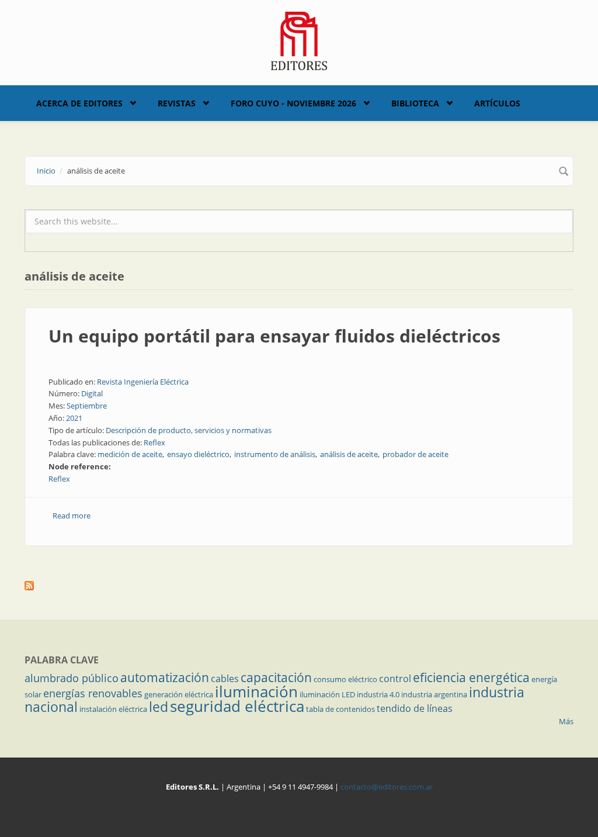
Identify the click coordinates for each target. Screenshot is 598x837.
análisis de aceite (349, 454)
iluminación (256, 691)
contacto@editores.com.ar (386, 786)
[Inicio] (299, 39)
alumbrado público (72, 678)
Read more (72, 515)
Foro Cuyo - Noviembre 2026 (293, 103)
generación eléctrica (178, 694)
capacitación (276, 677)
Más (566, 721)
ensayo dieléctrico (198, 454)
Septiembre (87, 405)
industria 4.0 (378, 694)
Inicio (46, 170)
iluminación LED (327, 694)
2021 (74, 418)
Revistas (177, 103)
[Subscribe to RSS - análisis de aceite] (299, 585)
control (395, 678)
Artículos (497, 103)
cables (225, 678)
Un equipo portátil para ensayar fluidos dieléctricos (274, 336)
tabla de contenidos (340, 709)
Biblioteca (415, 103)
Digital (92, 393)
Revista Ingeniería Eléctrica (143, 381)
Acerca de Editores (79, 103)
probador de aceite (415, 454)
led (158, 706)
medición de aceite (130, 454)
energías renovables (92, 693)
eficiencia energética (471, 677)
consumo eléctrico (345, 679)
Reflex (154, 442)
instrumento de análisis (274, 454)
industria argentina (434, 694)
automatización (164, 677)
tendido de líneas (415, 708)
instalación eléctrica (113, 709)
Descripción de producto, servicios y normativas (189, 430)
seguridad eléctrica (237, 706)
